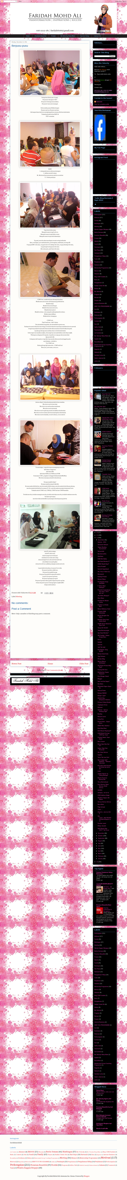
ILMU (99, 771)
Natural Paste (102, 690)
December (101, 540)
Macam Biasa (102, 579)
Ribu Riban (101, 598)
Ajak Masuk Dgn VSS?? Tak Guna (103, 829)
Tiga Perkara (101, 656)
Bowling (100, 714)
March (100, 853)
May (99, 848)
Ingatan (96, 339)
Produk (53, 36)
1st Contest (97, 333)
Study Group (106, 501)
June (99, 846)
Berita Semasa (98, 232)
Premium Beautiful (40, 36)
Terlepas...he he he (103, 792)
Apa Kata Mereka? (103, 633)
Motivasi (96, 217)
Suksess (96, 265)
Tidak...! (100, 809)
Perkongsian (98, 214)
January (100, 858)
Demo (99, 639)
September (101, 838)
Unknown (99, 101)
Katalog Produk (102, 576)
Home (28, 36)
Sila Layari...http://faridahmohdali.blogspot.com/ (104, 818)
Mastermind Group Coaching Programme (46, 1158)
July (99, 843)
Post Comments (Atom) (54, 670)
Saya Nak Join (106, 394)
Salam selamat (98, 358)
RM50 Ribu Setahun (104, 725)
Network (96, 352)
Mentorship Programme (101, 268)
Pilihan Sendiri (102, 826)
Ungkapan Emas (102, 705)
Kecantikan (97, 342)
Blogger (100, 678)
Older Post (83, 663)
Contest (96, 321)
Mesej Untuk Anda (103, 654)
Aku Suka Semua (103, 752)
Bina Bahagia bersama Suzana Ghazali (103, 1115)
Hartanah (97, 253)
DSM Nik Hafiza (102, 559)
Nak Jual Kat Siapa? (104, 681)
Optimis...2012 (102, 542)
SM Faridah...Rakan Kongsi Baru (103, 636)
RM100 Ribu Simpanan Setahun (104, 698)
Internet (100, 644)
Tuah (95, 259)
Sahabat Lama (98, 355)
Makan (96, 288)
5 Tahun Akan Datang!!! (102, 586)
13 (97, 532)
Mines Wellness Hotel (104, 609)
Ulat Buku (100, 556)
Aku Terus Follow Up (104, 571)
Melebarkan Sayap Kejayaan (103, 672)
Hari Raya (97, 250)
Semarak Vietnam (103, 544)
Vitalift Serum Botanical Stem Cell (104, 624)
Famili (96, 244)
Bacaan (96, 297)
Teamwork (97, 330)
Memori (96, 271)
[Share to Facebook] (51, 593)
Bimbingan (97, 223)
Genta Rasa (100, 1090)
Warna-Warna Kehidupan (102, 662)
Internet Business (99, 303)
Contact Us (97, 36)
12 (97, 535)
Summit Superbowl (103, 569)
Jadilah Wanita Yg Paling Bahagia (103, 774)
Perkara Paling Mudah (104, 702)
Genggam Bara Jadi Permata (104, 1118)
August (100, 841)
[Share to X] (49, 593)
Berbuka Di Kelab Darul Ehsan (107, 515)
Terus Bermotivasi (103, 782)
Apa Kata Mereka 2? (104, 561)
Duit (95, 309)
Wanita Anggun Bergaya (101, 229)
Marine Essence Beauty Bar (102, 778)
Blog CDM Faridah (99, 276)
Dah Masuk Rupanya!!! (104, 730)
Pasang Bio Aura (102, 669)
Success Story (84, 36)
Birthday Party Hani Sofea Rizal (103, 620)
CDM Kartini (105, 488)
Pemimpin (97, 247)
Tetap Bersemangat (103, 630)
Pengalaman (98, 282)
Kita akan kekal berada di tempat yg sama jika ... (104, 767)
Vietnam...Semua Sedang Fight (103, 710)
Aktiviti (96, 241)
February (101, 856)
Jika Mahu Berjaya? (103, 595)
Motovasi (97, 315)
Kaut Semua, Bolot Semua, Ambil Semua (103, 786)
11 (97, 537)
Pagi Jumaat (101, 807)
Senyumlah (101, 551)
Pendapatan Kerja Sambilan (103, 582)
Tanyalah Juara (106, 474)
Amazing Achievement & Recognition (107, 909)
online (96, 361)
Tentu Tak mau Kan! (103, 757)
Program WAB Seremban (102, 612)
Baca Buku (101, 804)
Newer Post (16, 663)
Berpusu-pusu (102, 716)
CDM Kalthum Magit (103, 795)
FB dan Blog (101, 659)
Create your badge (98, 141)
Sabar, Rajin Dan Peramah (103, 748)
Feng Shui (101, 719)
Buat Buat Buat (102, 728)
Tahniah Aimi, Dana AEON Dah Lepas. (107, 418)
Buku (95, 279)
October (100, 835)
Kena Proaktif (102, 566)
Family (96, 220)
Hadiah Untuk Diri (99, 285)
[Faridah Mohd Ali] (100, 140)
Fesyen (96, 300)
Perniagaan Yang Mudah (103, 650)
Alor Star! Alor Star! (100, 406)
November (101, 833)
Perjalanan (97, 262)
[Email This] (45, 593)
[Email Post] (41, 592)
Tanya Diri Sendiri (103, 628)
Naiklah (100, 642)
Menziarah (101, 574)
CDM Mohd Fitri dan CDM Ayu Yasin (104, 734)
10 (97, 861)
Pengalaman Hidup (100, 256)
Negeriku (97, 349)
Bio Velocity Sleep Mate (68, 36)
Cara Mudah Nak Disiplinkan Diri (105, 1101)
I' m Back (98, 1110)
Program (96, 294)
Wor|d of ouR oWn (102, 1128)
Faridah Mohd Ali (98, 114)
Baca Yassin (101, 741)
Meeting (19, 596)
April (99, 851)
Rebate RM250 (102, 693)
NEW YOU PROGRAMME (102, 306)
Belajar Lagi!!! (102, 695)
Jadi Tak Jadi (101, 647)
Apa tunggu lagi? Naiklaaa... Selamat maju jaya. (104, 761)
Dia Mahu (100, 684)
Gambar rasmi (102, 823)
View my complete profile (101, 104)
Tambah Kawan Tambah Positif (106, 460)
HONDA (100, 790)
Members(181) (102, 554)
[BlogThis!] (47, 593)
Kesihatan (97, 312)
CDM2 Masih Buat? (103, 564)
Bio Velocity (97, 291)
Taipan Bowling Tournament (102, 547)
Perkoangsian (98, 318)
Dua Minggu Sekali (103, 676)
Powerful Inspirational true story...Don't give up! (104, 591)
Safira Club (97, 327)
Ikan (95, 324)
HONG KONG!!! (106, 431)
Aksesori (96, 273)
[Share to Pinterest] (52, 593)
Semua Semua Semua (104, 802)
